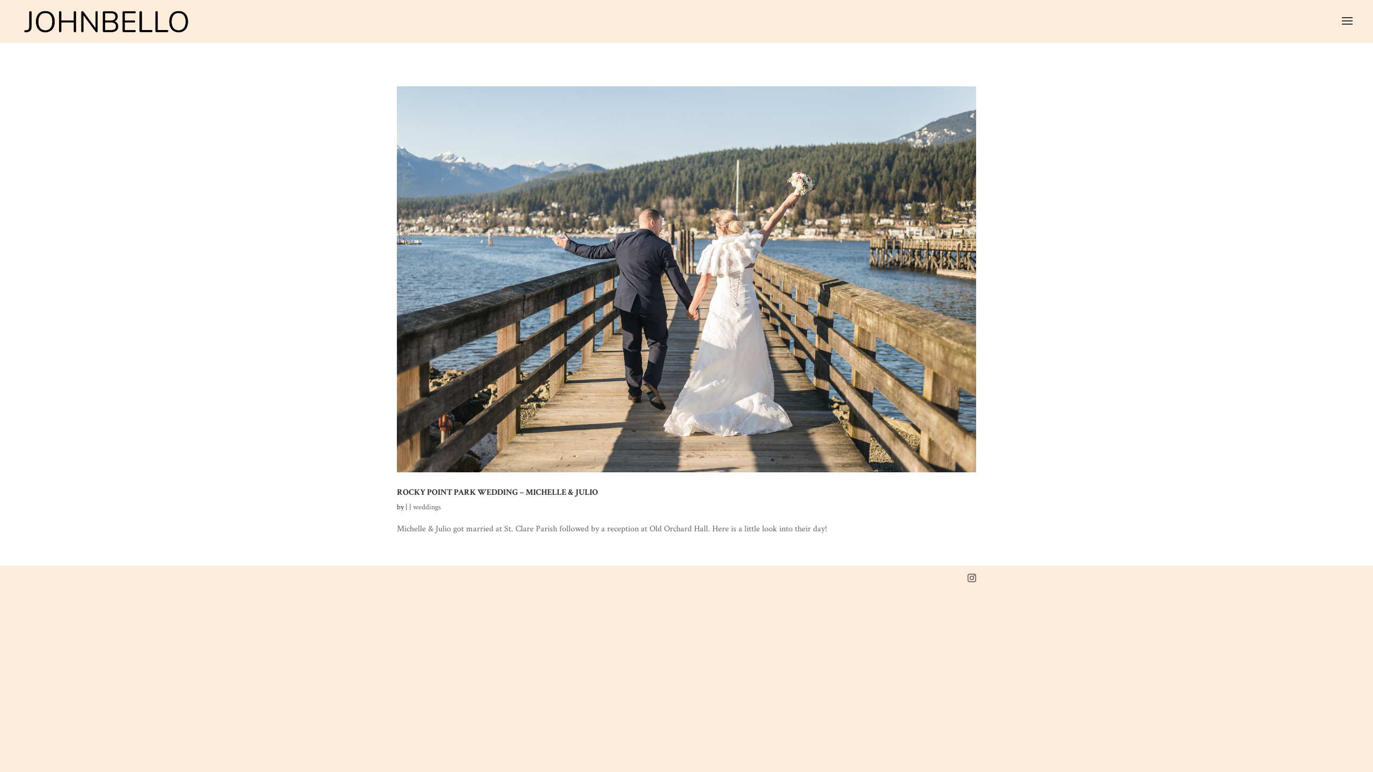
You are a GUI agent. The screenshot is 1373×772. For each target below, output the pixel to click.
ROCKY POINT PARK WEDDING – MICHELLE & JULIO (497, 492)
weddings (427, 507)
